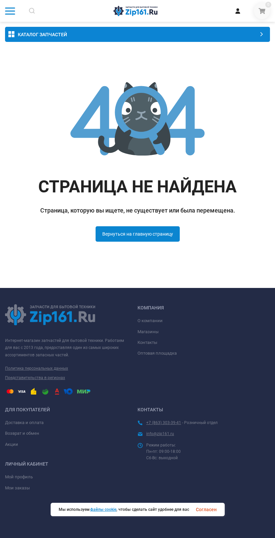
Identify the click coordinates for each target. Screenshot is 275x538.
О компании (150, 320)
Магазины (148, 331)
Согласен (206, 509)
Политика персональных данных (36, 368)
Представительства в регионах (35, 377)
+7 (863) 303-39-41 (163, 422)
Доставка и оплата (24, 422)
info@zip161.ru (160, 433)
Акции (11, 444)
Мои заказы (17, 487)
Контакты (147, 342)
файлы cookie (103, 509)
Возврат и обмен (22, 433)
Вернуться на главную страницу (137, 234)
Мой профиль (19, 476)
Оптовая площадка (157, 353)
